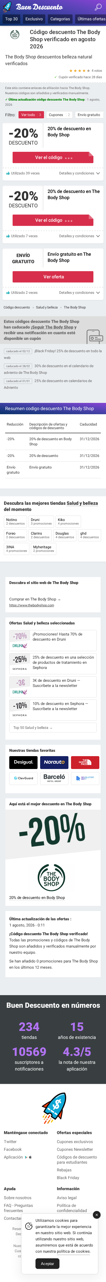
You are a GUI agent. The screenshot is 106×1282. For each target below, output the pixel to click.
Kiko (68, 521)
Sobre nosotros (17, 1197)
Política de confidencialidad (72, 1208)
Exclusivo (34, 18)
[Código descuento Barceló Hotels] (54, 778)
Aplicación (13, 1157)
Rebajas (64, 1170)
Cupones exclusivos (75, 1141)
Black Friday (68, 1177)
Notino (15, 521)
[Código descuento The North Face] (85, 762)
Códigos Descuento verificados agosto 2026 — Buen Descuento (35, 8)
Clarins (40, 535)
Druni (41, 521)
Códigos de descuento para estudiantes (77, 1160)
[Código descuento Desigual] (23, 762)
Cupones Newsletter (75, 1149)
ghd (89, 535)
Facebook (13, 1149)
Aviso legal (67, 1197)
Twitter (10, 1141)
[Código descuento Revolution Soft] (85, 778)
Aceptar (47, 1263)
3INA (16, 549)
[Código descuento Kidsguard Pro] (23, 778)
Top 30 (11, 18)
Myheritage (43, 549)
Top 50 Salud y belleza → (33, 728)
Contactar (13, 1218)
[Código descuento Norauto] (54, 762)
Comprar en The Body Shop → (35, 599)
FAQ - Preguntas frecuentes (18, 1208)
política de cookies (73, 1251)
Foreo (15, 535)
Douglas (65, 535)
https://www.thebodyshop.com (31, 605)
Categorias (60, 18)
